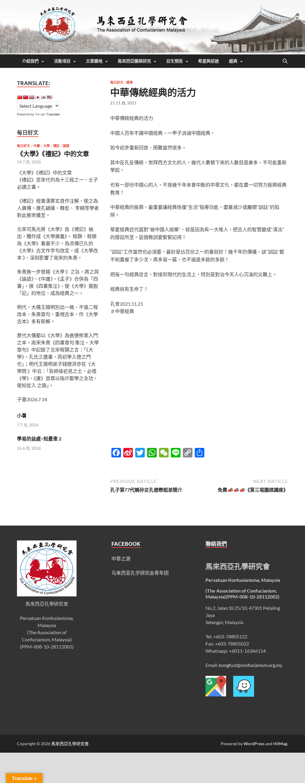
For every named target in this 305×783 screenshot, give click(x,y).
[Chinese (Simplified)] (19, 97)
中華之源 (120, 558)
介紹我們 (30, 61)
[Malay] (49, 97)
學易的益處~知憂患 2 (39, 438)
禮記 (56, 146)
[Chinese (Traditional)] (25, 97)
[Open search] (285, 61)
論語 (66, 146)
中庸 (36, 146)
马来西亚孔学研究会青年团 (140, 573)
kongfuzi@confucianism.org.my (250, 665)
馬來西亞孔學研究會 (70, 743)
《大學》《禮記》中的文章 (53, 153)
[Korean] (43, 97)
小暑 (22, 415)
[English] (31, 97)
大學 (46, 146)
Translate (53, 114)
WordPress (254, 743)
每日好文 (116, 82)
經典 (129, 82)
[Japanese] (37, 97)
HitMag (280, 743)
